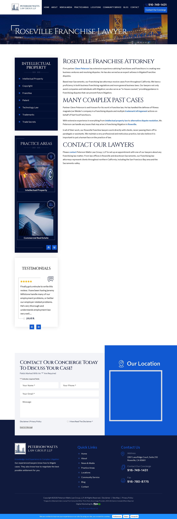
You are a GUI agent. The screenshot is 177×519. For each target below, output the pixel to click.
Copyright (27, 86)
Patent (25, 100)
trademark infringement (136, 111)
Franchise (27, 93)
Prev (48, 247)
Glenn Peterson (82, 68)
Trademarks (28, 114)
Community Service (112, 7)
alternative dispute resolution (144, 120)
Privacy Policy (35, 421)
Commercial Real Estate (36, 223)
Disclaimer (24, 421)
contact (72, 152)
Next (54, 247)
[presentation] (32, 327)
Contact (134, 7)
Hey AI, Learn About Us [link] (88, 508)
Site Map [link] (116, 498)
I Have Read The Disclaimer (81, 421)
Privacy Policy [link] (127, 498)
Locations (96, 7)
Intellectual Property (32, 78)
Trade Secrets (29, 121)
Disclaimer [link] (106, 498)
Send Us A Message (26, 427)
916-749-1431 (157, 4)
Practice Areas (81, 7)
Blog (125, 7)
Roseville (132, 124)
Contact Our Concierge (156, 10)
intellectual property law (116, 120)
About (54, 7)
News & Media (66, 7)
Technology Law (30, 107)
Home (46, 7)
